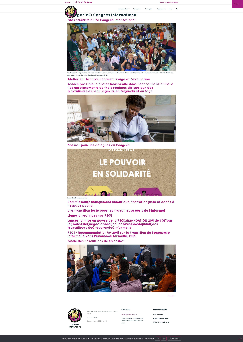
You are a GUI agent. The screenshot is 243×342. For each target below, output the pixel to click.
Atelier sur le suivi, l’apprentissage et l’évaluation (108, 79)
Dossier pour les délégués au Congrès (98, 145)
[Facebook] (76, 2)
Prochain (172, 296)
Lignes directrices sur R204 (89, 215)
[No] (240, 338)
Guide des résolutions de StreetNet (96, 241)
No (164, 339)
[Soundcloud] (90, 2)
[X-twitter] (79, 2)
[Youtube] (87, 2)
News (170, 9)
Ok (158, 339)
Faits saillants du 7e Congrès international (101, 20)
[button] (176, 8)
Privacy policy (174, 339)
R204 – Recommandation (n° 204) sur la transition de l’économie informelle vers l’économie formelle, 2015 (118, 234)
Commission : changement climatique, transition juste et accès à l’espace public (120, 204)
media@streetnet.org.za (129, 314)
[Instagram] (85, 2)
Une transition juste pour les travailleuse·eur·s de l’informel (116, 210)
